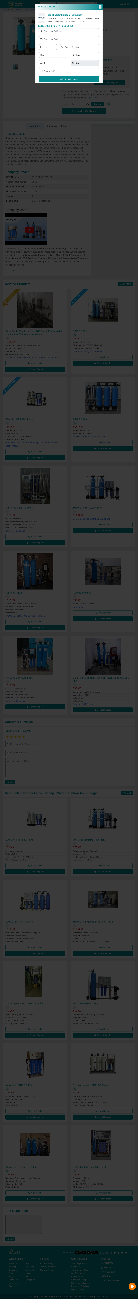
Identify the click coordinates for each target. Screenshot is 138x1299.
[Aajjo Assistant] (132, 1286)
